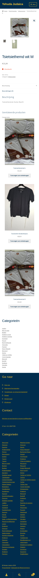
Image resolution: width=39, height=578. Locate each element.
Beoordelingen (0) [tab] (7, 91)
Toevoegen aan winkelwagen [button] (19, 175)
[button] (34, 20)
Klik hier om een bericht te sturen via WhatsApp (17, 418)
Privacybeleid (6, 568)
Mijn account (6, 575)
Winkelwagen (30, 573)
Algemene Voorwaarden (11, 388)
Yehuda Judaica (12, 4)
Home (5, 11)
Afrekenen (7, 402)
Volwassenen (21, 11)
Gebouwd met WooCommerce (20, 568)
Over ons (7, 385)
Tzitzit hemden (13, 11)
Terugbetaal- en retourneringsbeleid (15, 392)
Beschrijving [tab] (6, 86)
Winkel (6, 395)
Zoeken (19, 575)
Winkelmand (8, 399)
